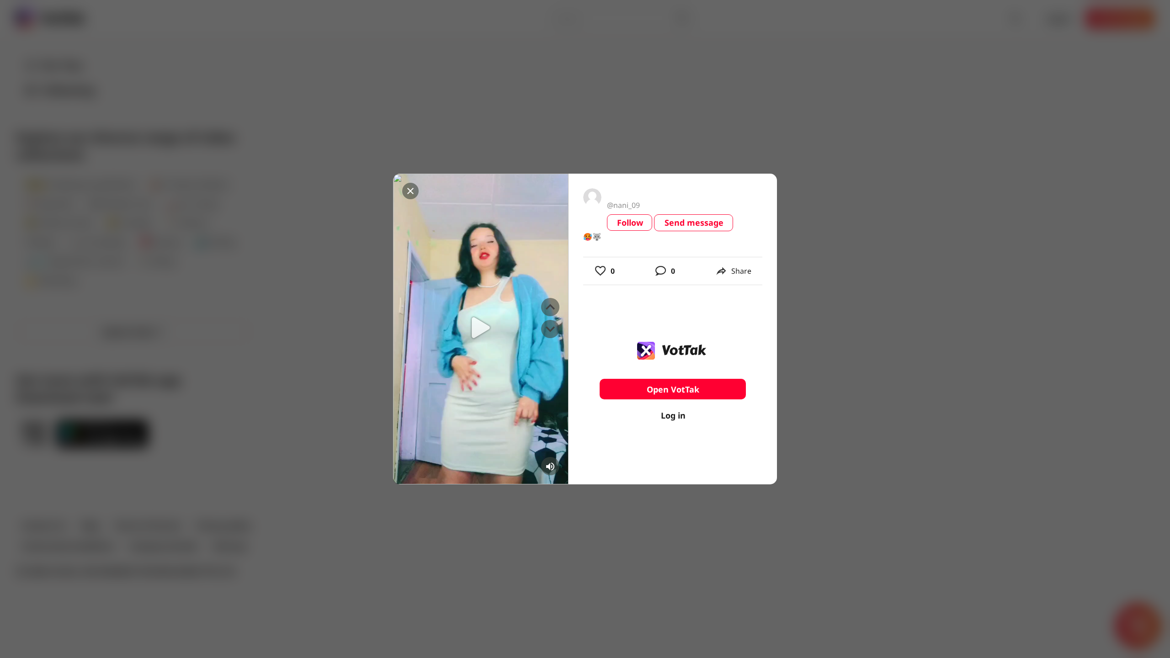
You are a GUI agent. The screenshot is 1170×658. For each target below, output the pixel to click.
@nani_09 (623, 205)
